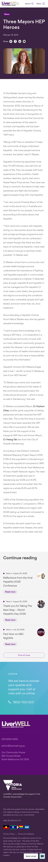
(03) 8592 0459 (10, 739)
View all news (24, 655)
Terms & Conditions (26, 834)
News (6, 14)
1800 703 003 (23, 702)
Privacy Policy (9, 834)
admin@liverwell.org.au (13, 746)
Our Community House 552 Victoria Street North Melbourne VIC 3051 (15, 756)
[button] (40, 4)
